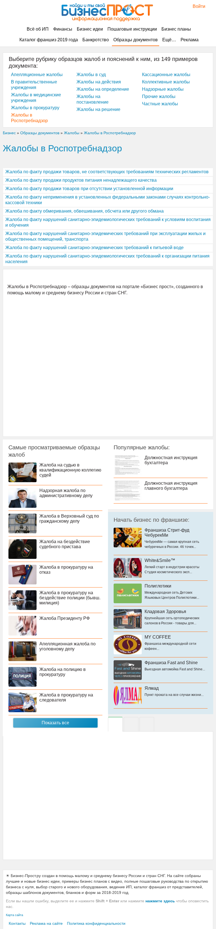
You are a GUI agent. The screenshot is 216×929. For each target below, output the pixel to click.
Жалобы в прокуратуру (35, 107)
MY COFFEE (158, 637)
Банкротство (95, 39)
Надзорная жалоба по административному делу (66, 493)
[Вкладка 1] (115, 724)
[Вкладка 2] (131, 724)
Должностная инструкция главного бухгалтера (171, 486)
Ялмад (152, 688)
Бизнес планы (176, 29)
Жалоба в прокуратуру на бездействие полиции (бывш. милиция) (69, 597)
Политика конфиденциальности (96, 923)
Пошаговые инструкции (132, 29)
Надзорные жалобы (163, 89)
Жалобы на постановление (92, 99)
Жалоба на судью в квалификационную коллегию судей (70, 470)
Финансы (62, 29)
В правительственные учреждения (34, 84)
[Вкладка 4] (147, 724)
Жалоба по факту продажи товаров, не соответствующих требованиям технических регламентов (107, 171)
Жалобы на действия (98, 81)
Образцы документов (135, 39)
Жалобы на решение (98, 109)
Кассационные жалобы (166, 74)
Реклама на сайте (46, 923)
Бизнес (9, 133)
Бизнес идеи (90, 29)
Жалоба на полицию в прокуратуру (62, 672)
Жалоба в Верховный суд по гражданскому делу (69, 518)
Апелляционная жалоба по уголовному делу (67, 646)
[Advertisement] (108, 365)
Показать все (55, 722)
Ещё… (169, 39)
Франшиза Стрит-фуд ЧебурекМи (167, 533)
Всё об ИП (38, 29)
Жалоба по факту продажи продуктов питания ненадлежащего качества (81, 180)
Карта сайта (14, 915)
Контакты (17, 923)
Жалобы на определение (102, 89)
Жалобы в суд (91, 74)
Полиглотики (158, 586)
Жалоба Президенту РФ (64, 618)
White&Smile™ (160, 560)
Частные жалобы (160, 103)
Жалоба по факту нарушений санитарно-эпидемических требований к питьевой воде (94, 247)
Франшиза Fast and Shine (171, 662)
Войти (196, 6)
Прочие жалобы (159, 96)
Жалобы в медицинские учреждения (36, 97)
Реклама (190, 39)
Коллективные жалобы (166, 81)
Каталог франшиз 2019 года (48, 39)
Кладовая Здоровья (165, 611)
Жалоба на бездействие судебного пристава (64, 544)
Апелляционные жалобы (37, 74)
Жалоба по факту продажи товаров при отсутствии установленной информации (89, 188)
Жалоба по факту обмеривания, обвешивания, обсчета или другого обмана (84, 211)
